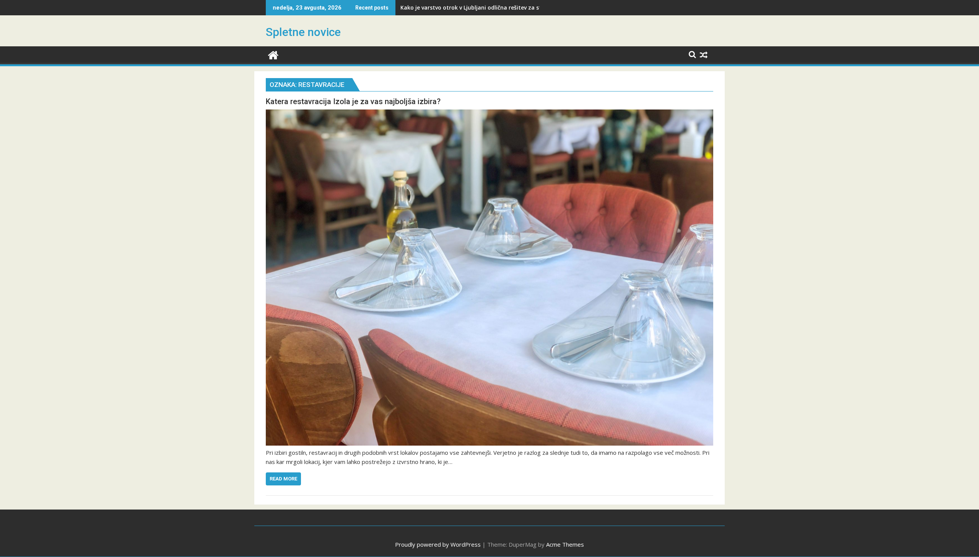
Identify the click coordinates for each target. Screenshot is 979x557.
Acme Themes (565, 544)
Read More (283, 479)
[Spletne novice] (273, 54)
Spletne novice (303, 32)
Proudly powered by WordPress (438, 544)
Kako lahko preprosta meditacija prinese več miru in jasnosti (481, 7)
